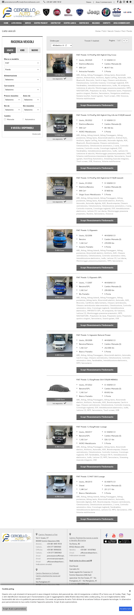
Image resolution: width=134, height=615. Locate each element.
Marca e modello (11, 59)
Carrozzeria (9, 86)
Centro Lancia (70, 23)
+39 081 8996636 (54, 550)
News (88, 2)
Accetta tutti (125, 609)
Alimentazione (10, 76)
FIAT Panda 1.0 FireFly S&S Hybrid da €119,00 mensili (99, 178)
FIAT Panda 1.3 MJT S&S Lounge (90, 477)
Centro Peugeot (41, 23)
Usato (10, 50)
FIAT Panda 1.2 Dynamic (86, 230)
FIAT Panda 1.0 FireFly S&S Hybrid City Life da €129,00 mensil (103, 115)
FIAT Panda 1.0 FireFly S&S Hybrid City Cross (96, 55)
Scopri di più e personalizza (14, 609)
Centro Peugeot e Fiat (47, 535)
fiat (123, 31)
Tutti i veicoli (107, 31)
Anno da (26, 96)
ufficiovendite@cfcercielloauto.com (60, 562)
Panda (129, 31)
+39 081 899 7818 (53, 2)
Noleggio (96, 23)
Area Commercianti (104, 2)
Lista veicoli (16, 23)
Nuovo (35, 50)
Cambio (7, 116)
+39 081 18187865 (88, 550)
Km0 (22, 50)
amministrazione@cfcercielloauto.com (61, 559)
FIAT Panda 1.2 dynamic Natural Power (93, 335)
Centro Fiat (56, 23)
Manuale (10, 119)
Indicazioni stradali (44, 564)
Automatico (30, 119)
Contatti (106, 23)
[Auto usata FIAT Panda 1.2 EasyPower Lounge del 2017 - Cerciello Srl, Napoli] (59, 435)
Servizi (28, 23)
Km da (6, 106)
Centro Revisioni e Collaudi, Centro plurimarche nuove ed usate (48, 575)
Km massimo (28, 106)
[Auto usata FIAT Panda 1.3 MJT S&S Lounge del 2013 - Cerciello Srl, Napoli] (59, 485)
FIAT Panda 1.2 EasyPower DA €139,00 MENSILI (97, 380)
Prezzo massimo (11, 96)
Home (6, 23)
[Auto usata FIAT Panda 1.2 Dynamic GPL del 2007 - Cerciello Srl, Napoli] (59, 286)
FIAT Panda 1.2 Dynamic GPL (89, 278)
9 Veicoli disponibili (22, 127)
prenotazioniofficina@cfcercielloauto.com (22, 2)
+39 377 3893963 (54, 547)
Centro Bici (84, 23)
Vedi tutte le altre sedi (79, 561)
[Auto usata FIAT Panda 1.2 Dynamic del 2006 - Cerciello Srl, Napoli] (59, 239)
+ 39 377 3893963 (54, 553)
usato (117, 31)
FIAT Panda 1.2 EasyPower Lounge (91, 427)
